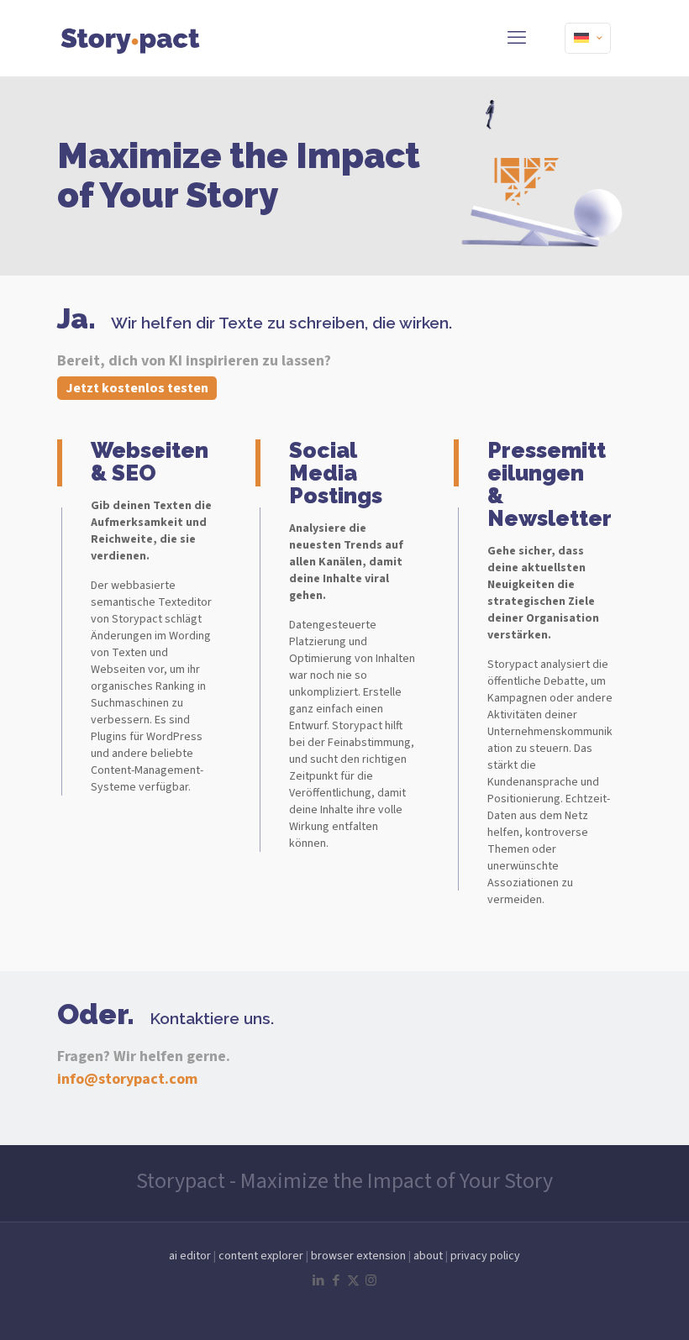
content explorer (260, 1256)
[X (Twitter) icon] (353, 1281)
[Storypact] (130, 38)
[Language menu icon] (588, 38)
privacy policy (485, 1256)
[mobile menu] (516, 38)
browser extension (358, 1256)
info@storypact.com (127, 1079)
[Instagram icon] (371, 1281)
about (428, 1256)
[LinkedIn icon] (318, 1281)
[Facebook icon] (335, 1281)
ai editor (190, 1256)
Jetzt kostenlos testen (137, 388)
